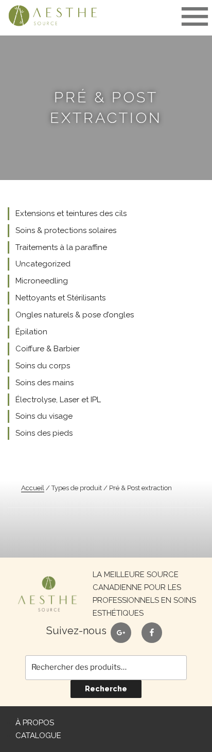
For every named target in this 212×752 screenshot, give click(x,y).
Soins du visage (44, 416)
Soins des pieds (44, 433)
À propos (34, 722)
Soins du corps (42, 365)
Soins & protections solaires (65, 230)
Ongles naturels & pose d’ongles (74, 314)
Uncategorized (42, 263)
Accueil (32, 488)
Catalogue (38, 735)
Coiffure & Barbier (47, 348)
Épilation (31, 331)
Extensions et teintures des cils (71, 213)
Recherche (106, 689)
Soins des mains (44, 382)
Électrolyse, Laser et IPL (58, 399)
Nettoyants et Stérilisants (60, 297)
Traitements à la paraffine (61, 247)
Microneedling (41, 280)
